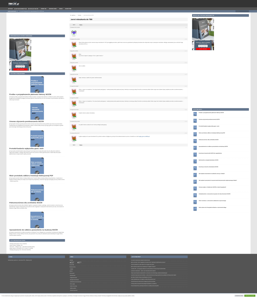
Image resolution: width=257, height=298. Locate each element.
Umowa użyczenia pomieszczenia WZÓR (26, 125)
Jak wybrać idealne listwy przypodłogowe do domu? (141, 280)
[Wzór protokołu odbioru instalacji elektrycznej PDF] (195, 139)
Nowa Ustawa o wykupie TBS (16, 248)
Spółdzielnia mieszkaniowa (75, 285)
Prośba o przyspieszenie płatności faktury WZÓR (30, 98)
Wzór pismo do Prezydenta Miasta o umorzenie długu (212, 210)
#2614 (186, 54)
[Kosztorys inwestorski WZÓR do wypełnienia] (195, 159)
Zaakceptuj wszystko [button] (249, 295)
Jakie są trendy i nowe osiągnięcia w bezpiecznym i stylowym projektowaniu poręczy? (148, 265)
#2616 (186, 66)
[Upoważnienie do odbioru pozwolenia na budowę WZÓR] (195, 152)
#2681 (186, 136)
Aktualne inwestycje (21, 12)
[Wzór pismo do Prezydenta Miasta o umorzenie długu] (195, 213)
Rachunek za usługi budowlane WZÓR (208, 163)
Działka (71, 272)
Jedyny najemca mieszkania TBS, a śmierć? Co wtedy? (21, 251)
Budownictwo (72, 278)
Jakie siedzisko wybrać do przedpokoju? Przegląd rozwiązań (143, 269)
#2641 (186, 89)
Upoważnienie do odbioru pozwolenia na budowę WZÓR (33, 233)
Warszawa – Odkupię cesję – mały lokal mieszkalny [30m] (22, 250)
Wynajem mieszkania (74, 283)
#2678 (186, 124)
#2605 (186, 42)
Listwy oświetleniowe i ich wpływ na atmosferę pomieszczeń (143, 282)
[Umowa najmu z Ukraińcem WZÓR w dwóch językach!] (195, 193)
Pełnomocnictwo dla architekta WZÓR (25, 206)
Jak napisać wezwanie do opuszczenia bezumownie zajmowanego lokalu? (218, 183)
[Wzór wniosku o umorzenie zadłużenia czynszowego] (195, 206)
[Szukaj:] (242, 14)
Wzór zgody (72, 287)
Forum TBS (43, 12)
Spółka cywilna (73, 291)
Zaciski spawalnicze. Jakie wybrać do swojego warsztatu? (142, 267)
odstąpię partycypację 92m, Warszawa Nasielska (20, 253)
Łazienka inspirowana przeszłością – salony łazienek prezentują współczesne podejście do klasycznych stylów (153, 278)
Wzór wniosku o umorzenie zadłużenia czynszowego (212, 204)
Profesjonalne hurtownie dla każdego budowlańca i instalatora (144, 286)
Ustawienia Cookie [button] (239, 295)
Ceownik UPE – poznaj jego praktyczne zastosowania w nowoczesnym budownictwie (148, 272)
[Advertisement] (37, 26)
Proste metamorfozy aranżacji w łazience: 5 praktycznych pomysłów (145, 289)
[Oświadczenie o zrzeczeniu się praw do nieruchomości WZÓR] (195, 200)
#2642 (186, 101)
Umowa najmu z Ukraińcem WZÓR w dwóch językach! (212, 190)
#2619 (186, 77)
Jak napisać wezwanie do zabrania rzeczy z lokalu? (212, 177)
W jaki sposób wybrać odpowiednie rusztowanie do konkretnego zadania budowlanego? (149, 276)
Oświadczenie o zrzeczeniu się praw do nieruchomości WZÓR (214, 197)
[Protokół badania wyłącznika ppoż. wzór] (195, 132)
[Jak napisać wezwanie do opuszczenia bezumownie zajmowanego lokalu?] (195, 186)
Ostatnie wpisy (197, 112)
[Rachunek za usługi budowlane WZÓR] (195, 166)
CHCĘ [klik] (136, 1)
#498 (186, 30)
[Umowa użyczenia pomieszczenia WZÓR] (195, 125)
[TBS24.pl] (128, 7)
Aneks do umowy (73, 289)
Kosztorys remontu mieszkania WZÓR (208, 170)
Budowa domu (53, 12)
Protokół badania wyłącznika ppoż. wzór (26, 152)
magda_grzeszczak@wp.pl (144, 139)
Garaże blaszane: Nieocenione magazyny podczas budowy (143, 284)
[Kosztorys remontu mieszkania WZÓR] (195, 172)
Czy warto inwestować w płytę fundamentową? (140, 263)
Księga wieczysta (73, 280)
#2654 (186, 113)
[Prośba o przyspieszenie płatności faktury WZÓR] (195, 118)
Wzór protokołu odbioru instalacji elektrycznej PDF (31, 179)
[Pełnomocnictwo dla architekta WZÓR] (195, 145)
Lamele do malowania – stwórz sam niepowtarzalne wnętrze (143, 274)
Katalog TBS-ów (33, 12)
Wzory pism (68, 12)
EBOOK (61, 12)
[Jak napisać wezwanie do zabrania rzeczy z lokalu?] (195, 179)
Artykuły (10, 12)
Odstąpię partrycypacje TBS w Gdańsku (18, 247)
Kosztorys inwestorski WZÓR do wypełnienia (210, 156)
